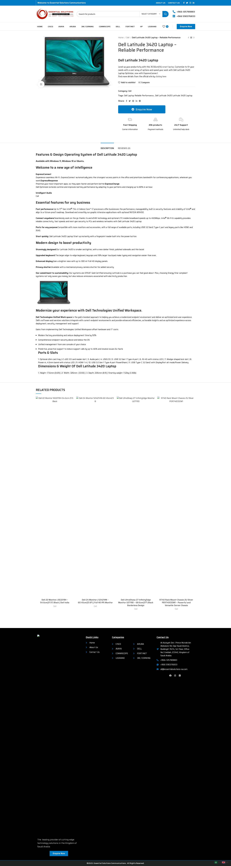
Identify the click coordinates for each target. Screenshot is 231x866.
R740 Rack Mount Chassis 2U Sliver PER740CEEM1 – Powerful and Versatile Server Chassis (176, 602)
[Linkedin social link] (193, 3)
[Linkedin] (180, 675)
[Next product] (193, 37)
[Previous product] (188, 37)
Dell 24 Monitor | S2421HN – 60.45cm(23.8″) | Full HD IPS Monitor (95, 601)
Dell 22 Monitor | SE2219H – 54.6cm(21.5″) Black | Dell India (54, 601)
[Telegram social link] (140, 101)
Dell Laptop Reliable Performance (139, 95)
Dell (128, 37)
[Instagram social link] (190, 3)
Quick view (71, 407)
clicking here (161, 76)
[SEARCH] (165, 14)
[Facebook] (170, 675)
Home (121, 37)
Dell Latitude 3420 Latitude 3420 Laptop (173, 95)
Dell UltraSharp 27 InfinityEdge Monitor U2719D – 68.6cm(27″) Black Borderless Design (135, 602)
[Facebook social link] (183, 3)
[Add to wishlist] (71, 401)
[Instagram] (175, 675)
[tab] (107, 147)
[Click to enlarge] (41, 84)
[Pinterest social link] (133, 101)
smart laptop (168, 66)
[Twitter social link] (187, 3)
